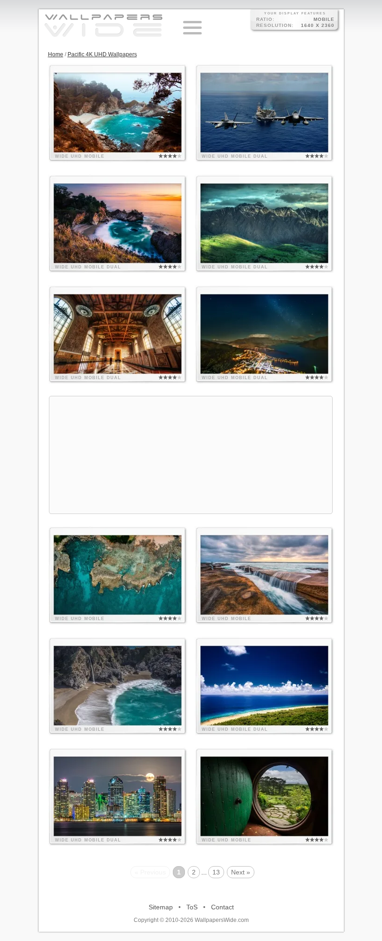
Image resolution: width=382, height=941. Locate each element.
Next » (240, 872)
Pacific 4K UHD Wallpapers (102, 54)
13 (216, 872)
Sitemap (161, 907)
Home (55, 54)
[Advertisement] (191, 455)
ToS (192, 907)
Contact (222, 907)
